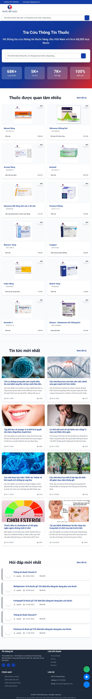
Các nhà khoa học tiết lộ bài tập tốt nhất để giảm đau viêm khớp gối (67, 478)
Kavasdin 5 (8, 322)
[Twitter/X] (89, 2)
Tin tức (53, 659)
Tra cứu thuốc (55, 656)
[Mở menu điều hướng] (88, 8)
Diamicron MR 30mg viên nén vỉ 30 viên (20, 206)
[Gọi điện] (86, 669)
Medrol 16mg (54, 284)
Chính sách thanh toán (13, 683)
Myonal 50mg (9, 128)
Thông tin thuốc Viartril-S (24, 572)
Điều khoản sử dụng (12, 676)
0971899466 (61, 680)
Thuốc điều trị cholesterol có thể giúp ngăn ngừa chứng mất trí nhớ (21, 526)
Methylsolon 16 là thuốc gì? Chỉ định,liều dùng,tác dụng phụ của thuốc (45, 586)
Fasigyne (53, 245)
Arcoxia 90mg (9, 167)
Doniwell (52, 167)
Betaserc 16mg (10, 245)
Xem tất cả (82, 97)
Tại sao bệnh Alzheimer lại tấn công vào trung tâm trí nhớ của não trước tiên (68, 526)
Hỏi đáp (53, 662)
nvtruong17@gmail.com (64, 684)
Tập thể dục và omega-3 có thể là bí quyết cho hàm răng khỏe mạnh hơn (23, 430)
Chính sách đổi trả (11, 686)
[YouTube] (85, 2)
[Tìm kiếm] (87, 17)
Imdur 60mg (9, 284)
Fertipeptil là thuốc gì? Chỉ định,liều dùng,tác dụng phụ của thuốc (42, 600)
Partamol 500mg (56, 206)
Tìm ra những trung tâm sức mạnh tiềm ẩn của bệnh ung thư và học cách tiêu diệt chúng (23, 384)
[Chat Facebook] (86, 684)
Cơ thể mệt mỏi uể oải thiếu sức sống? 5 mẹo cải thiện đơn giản (68, 430)
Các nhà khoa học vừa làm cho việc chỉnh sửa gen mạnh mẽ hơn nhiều (68, 382)
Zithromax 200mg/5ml (58, 128)
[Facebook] (82, 2)
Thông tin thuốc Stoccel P (25, 615)
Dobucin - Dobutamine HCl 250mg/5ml (64, 322)
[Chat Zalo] (86, 677)
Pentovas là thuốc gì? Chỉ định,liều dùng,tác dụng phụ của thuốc (42, 629)
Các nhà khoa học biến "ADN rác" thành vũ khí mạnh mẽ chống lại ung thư (23, 478)
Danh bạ (54, 665)
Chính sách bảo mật (12, 680)
